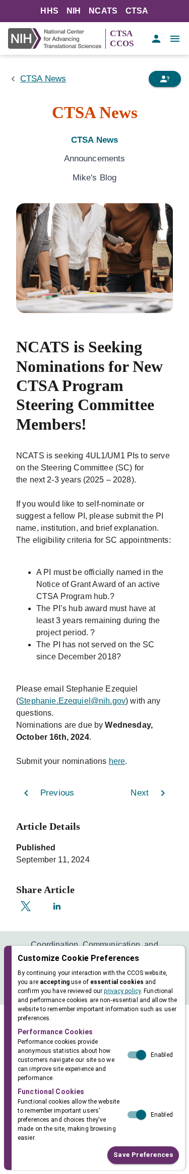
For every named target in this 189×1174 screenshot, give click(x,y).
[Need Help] (165, 79)
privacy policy (122, 991)
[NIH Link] (56, 38)
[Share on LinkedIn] (57, 906)
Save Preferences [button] (143, 1154)
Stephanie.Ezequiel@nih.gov (72, 701)
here (117, 761)
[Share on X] (25, 906)
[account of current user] (156, 38)
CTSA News (43, 78)
